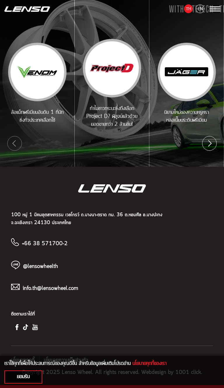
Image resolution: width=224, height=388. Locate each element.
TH (188, 9)
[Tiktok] (25, 327)
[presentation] (14, 143)
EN (200, 9)
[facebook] (16, 327)
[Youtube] (35, 327)
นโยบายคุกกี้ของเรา (149, 363)
